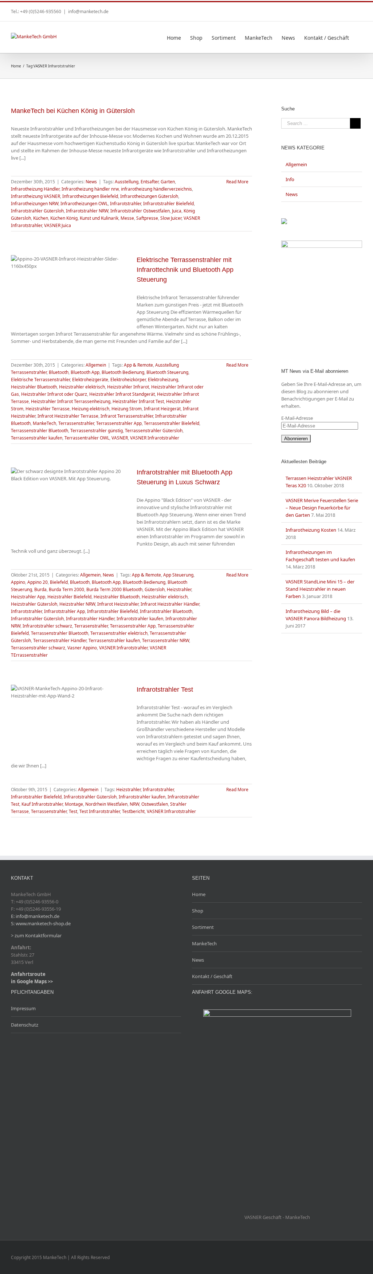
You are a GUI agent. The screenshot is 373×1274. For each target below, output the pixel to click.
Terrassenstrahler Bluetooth (39, 430)
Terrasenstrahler (91, 626)
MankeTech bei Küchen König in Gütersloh (73, 110)
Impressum (23, 1008)
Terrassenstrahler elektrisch (119, 633)
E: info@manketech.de (35, 916)
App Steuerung (178, 575)
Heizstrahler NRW (77, 604)
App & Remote (138, 365)
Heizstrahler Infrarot (128, 387)
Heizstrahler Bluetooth (34, 387)
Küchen (40, 218)
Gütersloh (155, 589)
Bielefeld (59, 582)
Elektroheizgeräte (90, 379)
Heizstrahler (179, 589)
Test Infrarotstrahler (99, 811)
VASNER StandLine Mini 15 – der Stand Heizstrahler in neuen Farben (320, 588)
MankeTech (44, 423)
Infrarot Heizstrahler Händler (170, 604)
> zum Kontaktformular (36, 935)
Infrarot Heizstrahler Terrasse (68, 416)
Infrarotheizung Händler (35, 189)
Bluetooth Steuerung (167, 372)
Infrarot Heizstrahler (117, 604)
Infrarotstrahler (125, 203)
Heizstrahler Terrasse (47, 409)
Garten (168, 182)
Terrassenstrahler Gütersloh (153, 430)
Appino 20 (37, 582)
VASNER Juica (57, 225)
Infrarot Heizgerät (162, 409)
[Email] (360, 9)
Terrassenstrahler (76, 423)
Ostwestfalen (154, 804)
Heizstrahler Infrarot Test (138, 401)
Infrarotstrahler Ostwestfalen (140, 211)
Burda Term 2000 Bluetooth (114, 589)
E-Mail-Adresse (297, 418)
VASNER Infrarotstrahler (154, 438)
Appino (18, 582)
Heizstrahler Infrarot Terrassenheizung (70, 401)
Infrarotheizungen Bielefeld (90, 196)
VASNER (119, 438)
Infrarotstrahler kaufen (140, 618)
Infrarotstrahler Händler (90, 618)
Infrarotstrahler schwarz (47, 626)
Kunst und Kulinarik (99, 218)
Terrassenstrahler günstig (96, 430)
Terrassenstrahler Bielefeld (171, 423)
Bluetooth (58, 372)
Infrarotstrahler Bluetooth (166, 611)
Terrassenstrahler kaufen (36, 438)
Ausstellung (126, 182)
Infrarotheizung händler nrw (90, 189)
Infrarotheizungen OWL (84, 203)
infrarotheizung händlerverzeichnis (156, 189)
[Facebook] (348, 9)
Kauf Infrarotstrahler (42, 804)
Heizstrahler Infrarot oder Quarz (54, 394)
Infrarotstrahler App (64, 611)
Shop (197, 910)
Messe (127, 218)
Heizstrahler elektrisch (82, 387)
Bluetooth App (85, 372)
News (91, 182)
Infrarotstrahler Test (165, 689)
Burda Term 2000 (66, 589)
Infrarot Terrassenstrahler (127, 416)
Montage (74, 804)
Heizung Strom (126, 409)
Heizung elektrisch (90, 409)
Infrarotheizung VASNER (35, 196)
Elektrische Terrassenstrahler (40, 379)
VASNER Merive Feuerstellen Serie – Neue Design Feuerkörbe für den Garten (322, 507)
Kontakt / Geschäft (212, 976)
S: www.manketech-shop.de (41, 923)
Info (290, 179)
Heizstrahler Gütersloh (34, 604)
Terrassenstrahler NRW (165, 640)
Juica (176, 211)
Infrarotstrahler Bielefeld (168, 203)
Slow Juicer (170, 218)
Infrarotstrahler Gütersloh (37, 211)
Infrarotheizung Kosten (311, 530)
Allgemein (96, 365)
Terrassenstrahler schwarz (38, 648)
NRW (134, 804)
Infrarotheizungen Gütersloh (149, 196)
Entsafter (149, 182)
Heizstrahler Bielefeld (69, 597)
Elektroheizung (163, 379)
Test (73, 811)
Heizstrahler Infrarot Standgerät (122, 394)
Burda (40, 589)
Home (198, 894)
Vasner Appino (82, 648)
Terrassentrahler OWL (86, 438)
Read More (237, 182)
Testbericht (133, 811)
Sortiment (203, 927)
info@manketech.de (88, 11)
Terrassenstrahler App (119, 423)
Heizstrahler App (28, 597)
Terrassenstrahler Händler (59, 640)
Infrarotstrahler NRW (87, 211)
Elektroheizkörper (128, 379)
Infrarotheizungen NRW (34, 203)
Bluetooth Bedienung (123, 372)
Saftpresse (147, 218)
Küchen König (64, 218)
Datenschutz (24, 1024)
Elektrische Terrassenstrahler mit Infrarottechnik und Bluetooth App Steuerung (185, 269)
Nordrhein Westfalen (106, 804)
